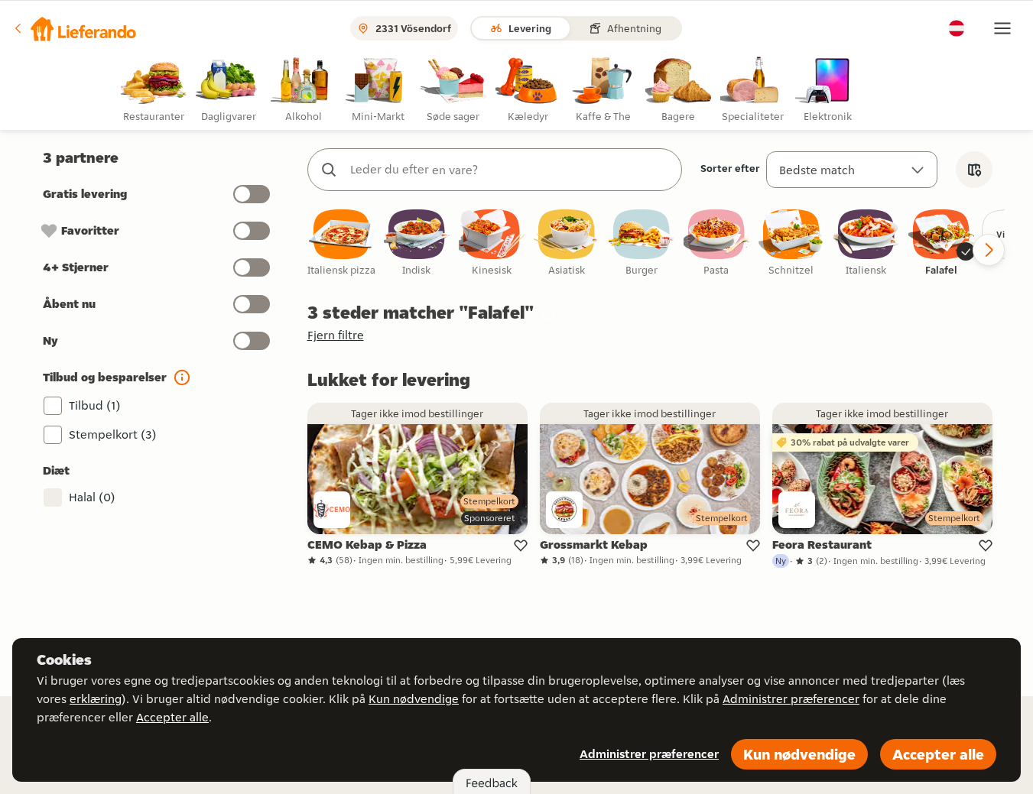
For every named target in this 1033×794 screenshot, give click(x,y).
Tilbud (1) (95, 405)
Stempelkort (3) (113, 434)
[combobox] (510, 169)
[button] (74, 28)
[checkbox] (341, 243)
